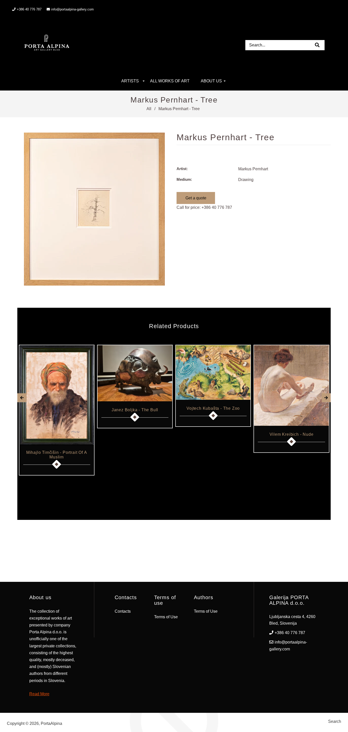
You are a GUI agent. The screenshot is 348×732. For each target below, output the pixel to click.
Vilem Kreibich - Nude (292, 434)
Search (334, 721)
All (148, 109)
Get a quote (195, 198)
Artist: (182, 168)
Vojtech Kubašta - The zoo (213, 408)
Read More (39, 694)
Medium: (184, 179)
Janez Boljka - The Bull (135, 410)
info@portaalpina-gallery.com (72, 9)
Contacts (123, 611)
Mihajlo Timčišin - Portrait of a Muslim (56, 454)
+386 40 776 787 (217, 207)
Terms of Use (166, 617)
